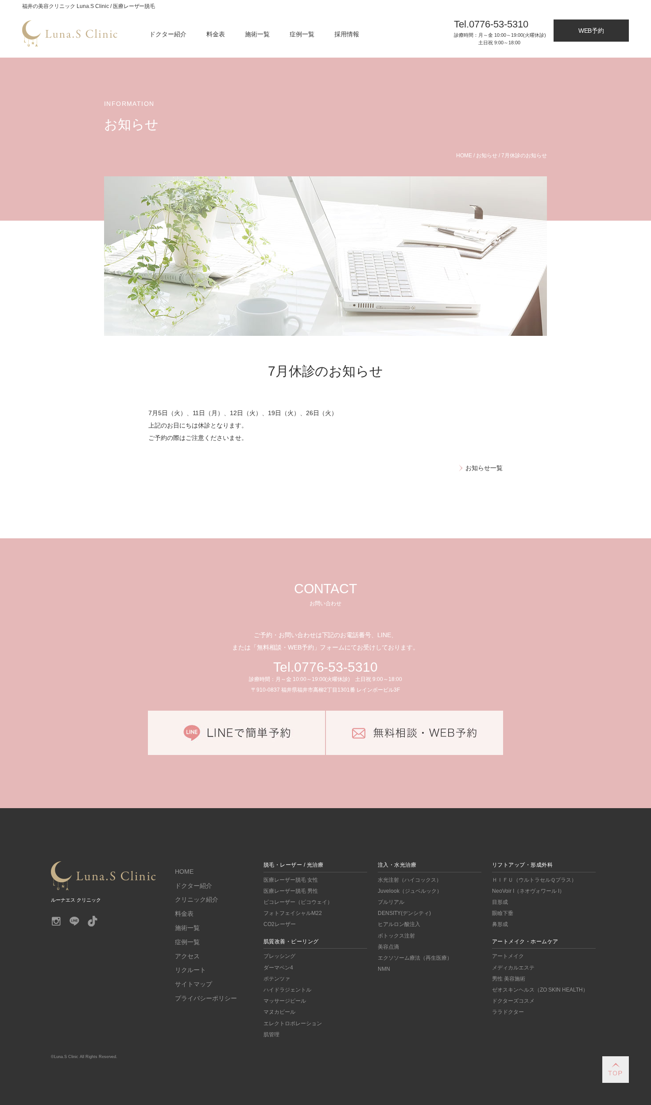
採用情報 (346, 34)
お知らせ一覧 (484, 467)
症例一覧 (302, 34)
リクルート (190, 969)
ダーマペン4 (278, 968)
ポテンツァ (277, 979)
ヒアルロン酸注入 (399, 924)
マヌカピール (279, 1012)
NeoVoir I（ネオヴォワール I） (528, 891)
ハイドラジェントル (287, 990)
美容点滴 (388, 947)
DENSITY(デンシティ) (404, 913)
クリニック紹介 (196, 899)
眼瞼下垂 (502, 913)
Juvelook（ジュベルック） (410, 891)
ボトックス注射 (396, 936)
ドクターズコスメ (513, 1001)
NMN (384, 969)
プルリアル (391, 902)
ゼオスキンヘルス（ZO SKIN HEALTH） (540, 990)
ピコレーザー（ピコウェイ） (298, 902)
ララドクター (508, 1012)
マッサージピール (285, 1001)
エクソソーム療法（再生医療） (415, 958)
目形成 (500, 902)
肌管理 (271, 1034)
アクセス (187, 956)
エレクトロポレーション (293, 1023)
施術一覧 (257, 34)
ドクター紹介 (167, 34)
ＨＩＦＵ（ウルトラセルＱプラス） (534, 880)
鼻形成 (500, 924)
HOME (184, 871)
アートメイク (508, 956)
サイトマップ (193, 984)
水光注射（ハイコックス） (410, 880)
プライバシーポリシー (206, 998)
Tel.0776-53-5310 (325, 667)
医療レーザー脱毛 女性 (291, 880)
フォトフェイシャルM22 (293, 913)
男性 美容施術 (508, 979)
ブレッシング (279, 956)
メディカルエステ (513, 968)
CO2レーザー (280, 924)
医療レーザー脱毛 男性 (291, 891)
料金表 (215, 34)
